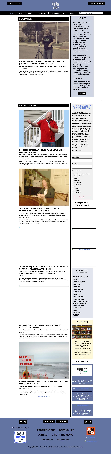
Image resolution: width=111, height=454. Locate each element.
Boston (76, 284)
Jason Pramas (79, 282)
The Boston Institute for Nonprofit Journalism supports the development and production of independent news (81, 27)
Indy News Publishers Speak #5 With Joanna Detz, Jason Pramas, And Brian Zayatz (82, 412)
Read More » (82, 357)
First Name (75, 157)
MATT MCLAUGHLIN (24, 159)
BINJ (75, 310)
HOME (11, 13)
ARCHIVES (47, 439)
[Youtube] (21, 422)
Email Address (76, 150)
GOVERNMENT (30, 13)
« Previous (41, 396)
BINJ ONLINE (23, 275)
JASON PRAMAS (23, 332)
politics (76, 287)
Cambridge (78, 308)
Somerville (78, 289)
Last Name (75, 164)
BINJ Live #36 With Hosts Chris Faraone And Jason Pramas (82, 381)
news (75, 279)
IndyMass (76, 190)
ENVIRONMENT (42, 13)
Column (76, 294)
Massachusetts (80, 277)
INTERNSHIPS (66, 430)
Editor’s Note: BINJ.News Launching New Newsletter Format (40, 326)
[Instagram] (90, 422)
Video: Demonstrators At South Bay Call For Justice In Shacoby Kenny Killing (41, 62)
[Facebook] (25, 422)
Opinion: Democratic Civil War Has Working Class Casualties (42, 151)
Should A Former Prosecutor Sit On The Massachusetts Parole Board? (39, 209)
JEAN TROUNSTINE (24, 217)
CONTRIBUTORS (46, 430)
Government (77, 180)
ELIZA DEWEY (23, 68)
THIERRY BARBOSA (24, 388)
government (79, 297)
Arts (75, 186)
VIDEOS (71, 13)
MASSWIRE (63, 439)
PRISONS (19, 13)
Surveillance (77, 184)
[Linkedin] (86, 422)
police (76, 315)
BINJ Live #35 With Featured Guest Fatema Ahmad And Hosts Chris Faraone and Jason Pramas (82, 397)
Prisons (76, 178)
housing (77, 313)
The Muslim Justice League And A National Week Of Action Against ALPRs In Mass (43, 267)
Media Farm (77, 192)
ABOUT (82, 18)
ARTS (64, 13)
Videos (76, 188)
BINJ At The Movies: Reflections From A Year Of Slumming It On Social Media (82, 344)
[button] (82, 93)
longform (77, 292)
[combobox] (91, 13)
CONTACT (43, 434)
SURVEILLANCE (54, 13)
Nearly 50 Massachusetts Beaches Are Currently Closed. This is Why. (43, 382)
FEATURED (25, 18)
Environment (77, 182)
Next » (47, 396)
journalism (78, 299)
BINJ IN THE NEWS (62, 434)
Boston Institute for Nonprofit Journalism (81, 303)
